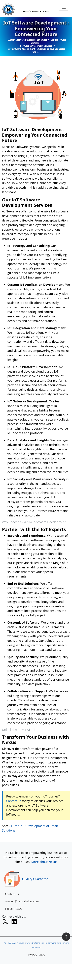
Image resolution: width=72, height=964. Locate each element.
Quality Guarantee (35, 879)
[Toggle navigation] (63, 7)
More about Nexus (44, 862)
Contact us (13, 801)
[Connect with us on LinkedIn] (14, 922)
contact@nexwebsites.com (22, 901)
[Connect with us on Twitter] (5, 922)
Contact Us (12, 894)
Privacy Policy (36, 955)
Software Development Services (36, 45)
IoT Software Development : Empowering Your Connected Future (36, 50)
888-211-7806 (13, 909)
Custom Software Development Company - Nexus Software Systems (37, 41)
